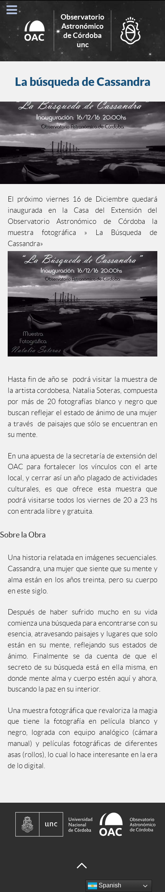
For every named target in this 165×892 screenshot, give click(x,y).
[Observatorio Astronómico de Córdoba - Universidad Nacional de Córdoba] (82, 824)
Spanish (109, 885)
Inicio (82, 30)
